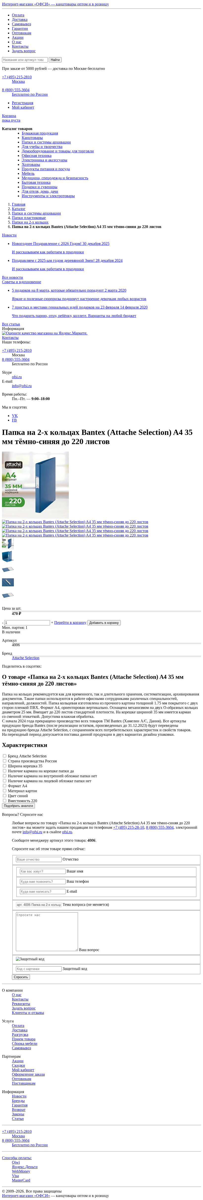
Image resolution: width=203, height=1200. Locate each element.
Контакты (20, 46)
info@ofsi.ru (22, 386)
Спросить (21, 977)
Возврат (18, 1110)
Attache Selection (25, 658)
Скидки (18, 1065)
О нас (17, 42)
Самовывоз (21, 24)
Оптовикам (21, 33)
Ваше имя (75, 871)
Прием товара (23, 1039)
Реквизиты (21, 1004)
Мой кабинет (23, 107)
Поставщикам (23, 1083)
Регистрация (22, 103)
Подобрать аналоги (18, 806)
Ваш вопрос (89, 950)
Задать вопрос (24, 51)
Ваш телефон (78, 881)
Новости (9, 235)
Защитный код (75, 969)
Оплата (18, 15)
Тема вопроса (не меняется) (86, 904)
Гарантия (19, 1105)
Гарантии (20, 28)
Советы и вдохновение (21, 282)
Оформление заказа (28, 1074)
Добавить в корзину (104, 623)
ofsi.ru (17, 377)
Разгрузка (20, 1034)
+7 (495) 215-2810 (17, 350)
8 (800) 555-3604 (15, 359)
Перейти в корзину (70, 622)
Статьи (18, 1118)
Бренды (18, 1101)
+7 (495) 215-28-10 (128, 827)
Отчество (70, 859)
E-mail (72, 891)
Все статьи (11, 324)
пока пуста (11, 118)
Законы (18, 1114)
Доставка (19, 19)
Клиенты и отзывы (28, 1013)
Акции (18, 37)
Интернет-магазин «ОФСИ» (26, 1196)
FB (14, 420)
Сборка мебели (24, 1043)
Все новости (12, 277)
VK (15, 416)
